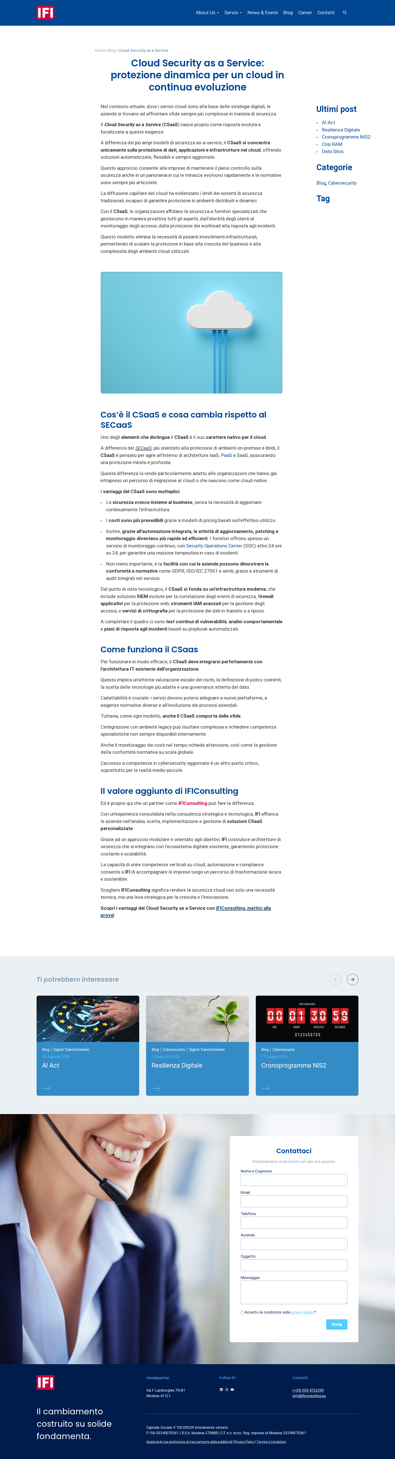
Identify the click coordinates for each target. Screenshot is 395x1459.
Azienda (248, 1235)
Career (305, 12)
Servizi (231, 12)
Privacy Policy (244, 1442)
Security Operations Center (214, 546)
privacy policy (302, 1312)
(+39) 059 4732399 (308, 1390)
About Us (205, 12)
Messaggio (250, 1277)
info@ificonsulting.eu (309, 1396)
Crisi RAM (332, 144)
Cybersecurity (342, 183)
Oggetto (248, 1256)
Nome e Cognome (256, 1171)
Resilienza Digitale (341, 130)
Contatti (326, 12)
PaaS (226, 455)
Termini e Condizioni (271, 1442)
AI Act (328, 122)
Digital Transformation (71, 1049)
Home (100, 50)
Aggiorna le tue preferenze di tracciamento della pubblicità (189, 1442)
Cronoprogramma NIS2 (346, 137)
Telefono (248, 1213)
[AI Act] (88, 1088)
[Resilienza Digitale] (197, 1088)
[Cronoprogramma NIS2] (307, 1088)
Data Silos (333, 151)
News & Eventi (262, 12)
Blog (288, 12)
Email (245, 1192)
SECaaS (143, 448)
